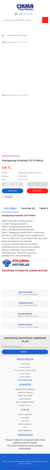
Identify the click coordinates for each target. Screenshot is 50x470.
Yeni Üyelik (25, 418)
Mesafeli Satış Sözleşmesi (25, 389)
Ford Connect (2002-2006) (25, 370)
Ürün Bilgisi (10, 208)
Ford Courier (25, 374)
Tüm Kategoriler (25, 380)
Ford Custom (25, 377)
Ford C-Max (25, 364)
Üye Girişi (25, 421)
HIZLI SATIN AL (37, 191)
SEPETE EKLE (12, 191)
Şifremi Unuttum (25, 424)
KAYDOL (23, 352)
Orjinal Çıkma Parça (11, 156)
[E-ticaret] (25, 468)
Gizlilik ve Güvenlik (25, 396)
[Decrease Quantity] (3, 184)
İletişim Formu (25, 405)
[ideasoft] (12, 468)
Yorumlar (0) (28, 208)
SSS (25, 427)
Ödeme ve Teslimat (25, 392)
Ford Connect (25, 367)
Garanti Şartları (25, 399)
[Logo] (25, 7)
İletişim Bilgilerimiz (25, 430)
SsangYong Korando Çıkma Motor (30, 173)
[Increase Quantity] (21, 184)
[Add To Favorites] (37, 184)
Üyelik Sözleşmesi (25, 414)
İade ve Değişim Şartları (25, 402)
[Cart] (45, 27)
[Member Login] (5, 27)
